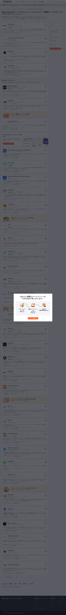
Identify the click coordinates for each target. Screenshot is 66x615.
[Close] (51, 295)
